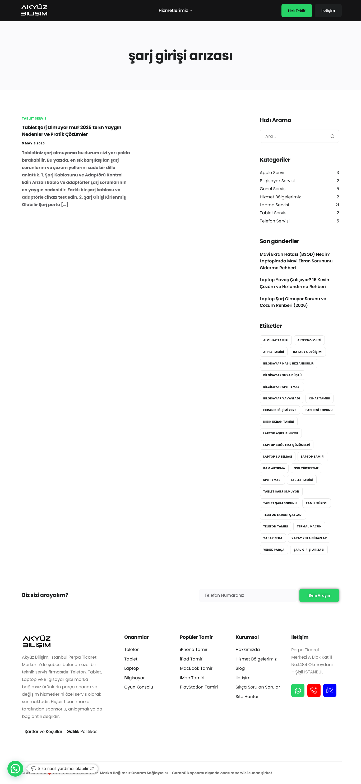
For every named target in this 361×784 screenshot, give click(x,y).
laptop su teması (277, 456)
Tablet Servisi (35, 118)
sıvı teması (272, 480)
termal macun (309, 526)
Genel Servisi (273, 189)
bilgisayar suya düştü (282, 375)
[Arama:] (299, 136)
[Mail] (329, 690)
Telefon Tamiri (275, 526)
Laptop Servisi (274, 205)
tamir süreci (316, 503)
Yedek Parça (274, 550)
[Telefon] (314, 690)
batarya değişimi (307, 352)
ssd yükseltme (306, 468)
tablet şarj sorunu (280, 503)
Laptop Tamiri (313, 456)
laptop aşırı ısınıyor (280, 433)
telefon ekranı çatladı (283, 515)
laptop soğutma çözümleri (286, 445)
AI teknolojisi (309, 340)
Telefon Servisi (275, 221)
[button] (15, 769)
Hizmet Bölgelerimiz (280, 197)
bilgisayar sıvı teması (281, 387)
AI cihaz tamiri (275, 340)
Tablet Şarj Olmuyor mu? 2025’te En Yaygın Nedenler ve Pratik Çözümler (71, 131)
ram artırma (274, 468)
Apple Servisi (273, 173)
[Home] (33, 10)
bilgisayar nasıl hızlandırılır (288, 363)
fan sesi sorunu (319, 410)
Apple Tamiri (273, 352)
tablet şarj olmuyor (281, 491)
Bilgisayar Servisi (277, 181)
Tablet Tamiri (301, 480)
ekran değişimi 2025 (280, 410)
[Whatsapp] (297, 690)
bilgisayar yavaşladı (281, 398)
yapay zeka (273, 538)
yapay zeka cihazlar (309, 538)
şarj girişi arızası (309, 550)
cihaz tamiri (319, 398)
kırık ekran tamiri (278, 422)
